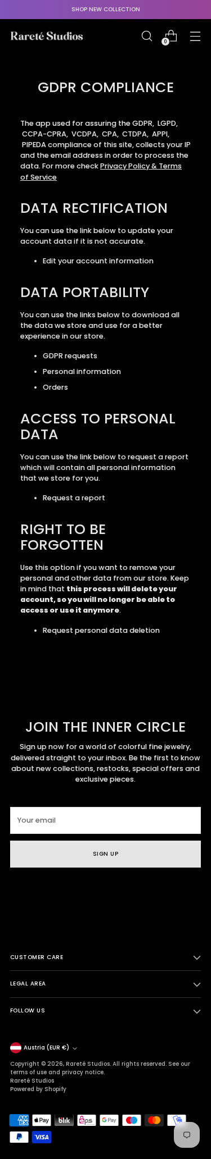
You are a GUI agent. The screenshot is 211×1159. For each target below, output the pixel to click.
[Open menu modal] (194, 36)
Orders (55, 387)
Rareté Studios (88, 1063)
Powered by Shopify (38, 1089)
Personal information (82, 371)
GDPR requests (70, 356)
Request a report (74, 498)
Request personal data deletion (101, 630)
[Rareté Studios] (46, 36)
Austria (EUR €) (46, 1047)
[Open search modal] (146, 36)
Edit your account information (98, 261)
